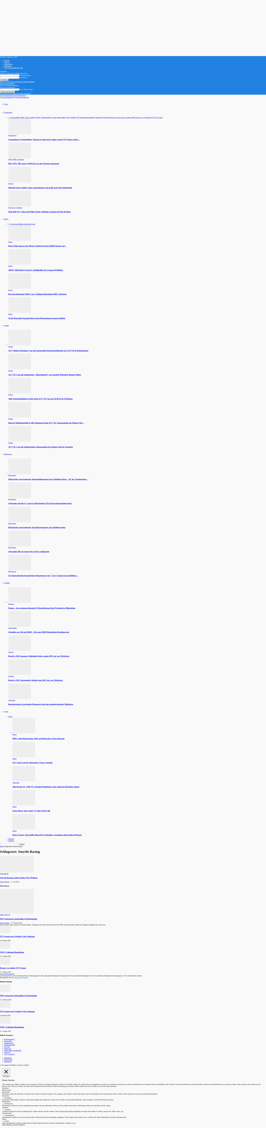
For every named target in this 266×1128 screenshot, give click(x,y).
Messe (10, 717)
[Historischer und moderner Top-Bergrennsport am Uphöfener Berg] (19, 521)
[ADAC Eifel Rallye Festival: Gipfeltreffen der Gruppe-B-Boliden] (19, 264)
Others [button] (4, 1119)
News (6, 104)
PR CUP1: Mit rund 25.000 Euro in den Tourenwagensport (33, 163)
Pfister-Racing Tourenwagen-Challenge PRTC (121, 117)
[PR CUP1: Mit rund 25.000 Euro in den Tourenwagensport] (19, 158)
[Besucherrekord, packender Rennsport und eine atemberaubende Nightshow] (19, 698)
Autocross (14, 224)
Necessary (8, 1090)
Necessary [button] (5, 1088)
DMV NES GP (67, 117)
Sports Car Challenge (143, 117)
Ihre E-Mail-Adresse (26, 89)
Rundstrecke (8, 112)
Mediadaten (8, 1058)
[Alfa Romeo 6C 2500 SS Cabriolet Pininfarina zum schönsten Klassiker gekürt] (23, 781)
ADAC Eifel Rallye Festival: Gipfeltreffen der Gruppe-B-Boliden (35, 270)
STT (151, 117)
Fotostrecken (8, 64)
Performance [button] (6, 1102)
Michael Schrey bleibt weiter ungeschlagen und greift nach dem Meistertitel (40, 188)
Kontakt (6, 60)
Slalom (6, 325)
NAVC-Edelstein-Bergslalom (12, 952)
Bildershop (7, 66)
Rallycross (31, 224)
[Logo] (7, 97)
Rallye (6, 219)
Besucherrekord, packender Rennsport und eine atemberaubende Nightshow (40, 704)
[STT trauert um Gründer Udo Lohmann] (5, 932)
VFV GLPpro (158, 117)
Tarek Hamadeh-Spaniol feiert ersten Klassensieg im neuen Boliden (36, 318)
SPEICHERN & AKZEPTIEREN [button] (13, 1125)
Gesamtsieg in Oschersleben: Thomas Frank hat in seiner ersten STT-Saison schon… (44, 139)
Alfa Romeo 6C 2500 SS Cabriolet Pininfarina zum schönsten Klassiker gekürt (45, 787)
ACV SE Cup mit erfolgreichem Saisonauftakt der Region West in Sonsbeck (40, 447)
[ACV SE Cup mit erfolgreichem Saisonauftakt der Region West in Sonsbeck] (19, 441)
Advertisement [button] (7, 1113)
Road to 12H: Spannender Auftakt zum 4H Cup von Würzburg (35, 680)
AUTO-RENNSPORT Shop (13, 68)
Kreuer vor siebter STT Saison (13, 968)
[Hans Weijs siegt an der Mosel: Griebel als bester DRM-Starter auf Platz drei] (19, 240)
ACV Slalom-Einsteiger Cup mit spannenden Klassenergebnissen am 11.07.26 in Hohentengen (48, 351)
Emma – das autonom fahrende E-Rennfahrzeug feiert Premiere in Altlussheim (41, 608)
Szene (6, 711)
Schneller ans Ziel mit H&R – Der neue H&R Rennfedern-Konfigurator (38, 632)
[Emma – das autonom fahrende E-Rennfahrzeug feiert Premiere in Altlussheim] (19, 602)
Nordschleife (88, 117)
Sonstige (7, 583)
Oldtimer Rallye (23, 224)
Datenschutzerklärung (7, 84)
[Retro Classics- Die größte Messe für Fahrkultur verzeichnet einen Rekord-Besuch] (23, 829)
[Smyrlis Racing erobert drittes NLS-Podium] (17, 872)
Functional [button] (5, 1096)
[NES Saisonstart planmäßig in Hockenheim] (17, 913)
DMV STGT (76, 117)
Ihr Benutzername (25, 75)
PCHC (103, 117)
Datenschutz (8, 1060)
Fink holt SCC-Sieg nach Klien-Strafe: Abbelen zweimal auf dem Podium (39, 212)
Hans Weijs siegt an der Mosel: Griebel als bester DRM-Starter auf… (37, 246)
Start (1, 846)
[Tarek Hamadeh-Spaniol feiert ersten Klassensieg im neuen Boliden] (19, 312)
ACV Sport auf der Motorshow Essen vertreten (32, 763)
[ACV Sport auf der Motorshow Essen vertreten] (23, 757)
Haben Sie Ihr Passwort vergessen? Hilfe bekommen (17, 82)
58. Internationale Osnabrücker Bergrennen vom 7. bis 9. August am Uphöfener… (43, 576)
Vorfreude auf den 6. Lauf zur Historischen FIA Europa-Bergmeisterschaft (39, 503)
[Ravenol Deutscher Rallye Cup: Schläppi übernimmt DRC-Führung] (19, 288)
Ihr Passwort (23, 77)
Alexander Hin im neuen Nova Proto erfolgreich (28, 551)
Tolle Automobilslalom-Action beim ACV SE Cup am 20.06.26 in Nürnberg (40, 399)
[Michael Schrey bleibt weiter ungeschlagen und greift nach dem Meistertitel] (19, 182)
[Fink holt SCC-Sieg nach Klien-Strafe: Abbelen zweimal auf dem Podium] (19, 206)
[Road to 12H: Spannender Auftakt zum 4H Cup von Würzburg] (19, 674)
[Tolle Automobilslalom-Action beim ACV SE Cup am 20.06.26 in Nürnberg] (19, 393)
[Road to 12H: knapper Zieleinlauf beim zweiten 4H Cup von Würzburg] (19, 650)
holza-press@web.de (21, 978)
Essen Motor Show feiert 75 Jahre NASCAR (31, 811)
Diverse (13, 117)
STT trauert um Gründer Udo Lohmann (17, 936)
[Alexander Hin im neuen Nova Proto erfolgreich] (19, 546)
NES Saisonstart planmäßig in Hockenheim (18, 919)
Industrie (11, 841)
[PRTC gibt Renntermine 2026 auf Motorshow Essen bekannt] (23, 733)
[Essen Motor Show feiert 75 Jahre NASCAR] (23, 805)
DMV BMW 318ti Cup (24, 117)
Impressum (7, 1061)
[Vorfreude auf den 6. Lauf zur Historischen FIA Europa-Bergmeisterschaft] (19, 497)
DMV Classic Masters (54, 117)
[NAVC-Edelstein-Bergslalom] (5, 948)
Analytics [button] (5, 1107)
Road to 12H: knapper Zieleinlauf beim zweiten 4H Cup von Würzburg (38, 656)
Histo (82, 117)
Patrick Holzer (4, 882)
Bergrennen (8, 454)
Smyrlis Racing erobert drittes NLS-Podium (18, 878)
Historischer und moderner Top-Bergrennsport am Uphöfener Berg (36, 527)
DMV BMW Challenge (39, 117)
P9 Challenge (97, 117)
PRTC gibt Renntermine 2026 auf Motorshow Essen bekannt (38, 739)
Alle (9, 117)
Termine (7, 62)
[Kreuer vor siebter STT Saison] (5, 964)
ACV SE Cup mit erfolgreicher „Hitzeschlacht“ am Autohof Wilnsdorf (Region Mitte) (44, 375)
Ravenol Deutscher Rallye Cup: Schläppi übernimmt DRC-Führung (37, 294)
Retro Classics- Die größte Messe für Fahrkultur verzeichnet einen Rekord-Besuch (47, 835)
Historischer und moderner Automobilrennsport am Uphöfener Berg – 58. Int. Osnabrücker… (48, 479)
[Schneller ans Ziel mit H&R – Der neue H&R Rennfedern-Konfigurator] (19, 626)
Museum (11, 604)
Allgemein (11, 700)
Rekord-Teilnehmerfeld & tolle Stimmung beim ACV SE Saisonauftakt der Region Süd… (46, 423)
